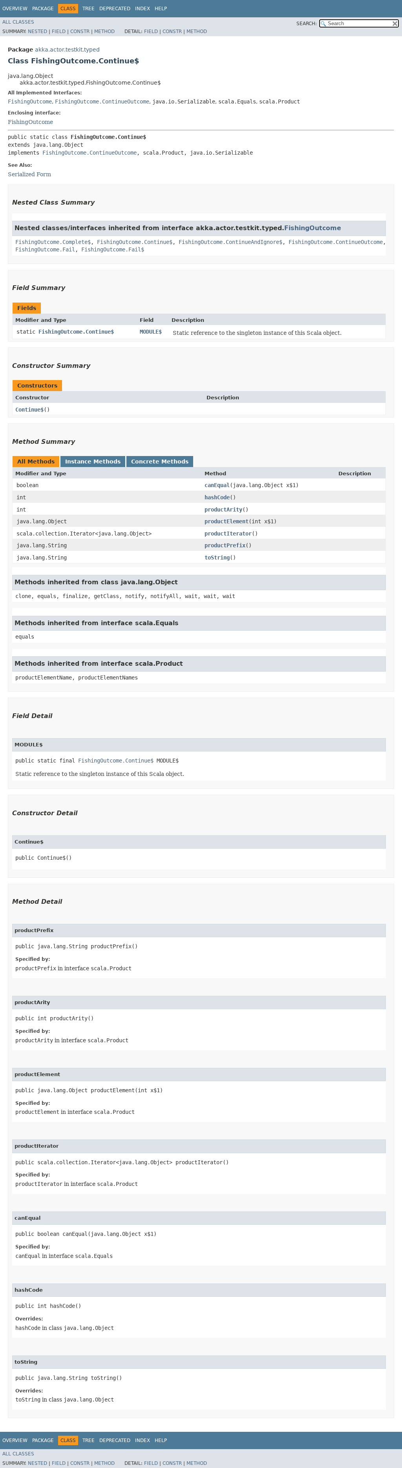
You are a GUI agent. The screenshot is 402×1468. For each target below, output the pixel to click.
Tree (88, 8)
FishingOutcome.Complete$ (53, 242)
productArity (223, 509)
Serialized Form (29, 174)
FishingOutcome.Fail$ (112, 249)
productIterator (228, 533)
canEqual (217, 485)
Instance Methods (93, 461)
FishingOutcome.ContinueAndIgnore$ (230, 242)
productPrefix (225, 545)
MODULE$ (151, 332)
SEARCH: (306, 23)
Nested (37, 31)
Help (161, 8)
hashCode (217, 497)
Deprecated (114, 8)
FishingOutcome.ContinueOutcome (102, 101)
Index (142, 8)
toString (217, 557)
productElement (227, 521)
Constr (80, 31)
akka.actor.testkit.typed (67, 49)
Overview (14, 8)
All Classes (18, 22)
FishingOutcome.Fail (45, 249)
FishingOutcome (30, 101)
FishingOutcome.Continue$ (134, 242)
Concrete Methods (159, 461)
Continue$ (29, 409)
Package (43, 8)
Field (59, 31)
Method (104, 31)
